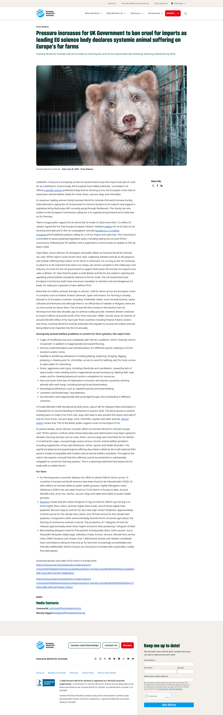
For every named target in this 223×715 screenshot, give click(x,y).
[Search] (184, 13)
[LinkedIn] (119, 658)
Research (45, 502)
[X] (153, 185)
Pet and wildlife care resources (135, 3)
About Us (112, 3)
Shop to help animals (107, 673)
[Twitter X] (105, 658)
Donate (170, 13)
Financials (74, 673)
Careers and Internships (85, 645)
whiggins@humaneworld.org (69, 612)
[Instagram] (100, 658)
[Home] (45, 645)
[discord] (133, 658)
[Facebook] (110, 658)
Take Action (135, 13)
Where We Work (92, 13)
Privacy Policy (88, 673)
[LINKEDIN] (161, 185)
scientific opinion (53, 190)
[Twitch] (96, 658)
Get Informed (154, 13)
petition (108, 226)
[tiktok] (124, 658)
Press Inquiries (160, 3)
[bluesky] (114, 658)
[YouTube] (128, 658)
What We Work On (115, 13)
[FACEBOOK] (157, 185)
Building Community (57, 673)
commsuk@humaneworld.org (65, 608)
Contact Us (111, 645)
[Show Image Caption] (184, 163)
